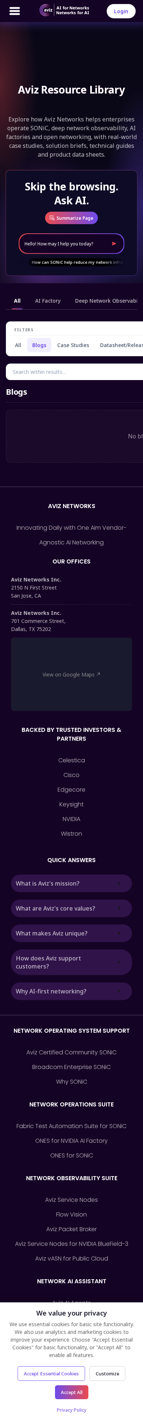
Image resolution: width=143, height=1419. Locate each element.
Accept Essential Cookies (51, 1373)
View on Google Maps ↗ (72, 674)
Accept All (71, 1392)
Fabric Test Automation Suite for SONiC (71, 1126)
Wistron (71, 833)
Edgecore (71, 789)
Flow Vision (71, 1214)
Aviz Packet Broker (71, 1229)
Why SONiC (71, 1081)
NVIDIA (71, 819)
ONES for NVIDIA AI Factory (71, 1141)
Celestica (71, 760)
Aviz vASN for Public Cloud (71, 1258)
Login (121, 11)
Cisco (71, 775)
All (17, 300)
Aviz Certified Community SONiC (71, 1052)
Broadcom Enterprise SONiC (71, 1067)
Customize (107, 1373)
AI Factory (47, 300)
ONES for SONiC (71, 1155)
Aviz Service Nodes (71, 1200)
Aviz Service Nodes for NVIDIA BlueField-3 (71, 1244)
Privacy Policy (72, 1410)
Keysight (71, 804)
